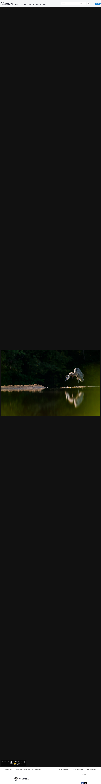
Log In (92, 3)
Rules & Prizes (64, 770)
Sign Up (97, 3)
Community (31, 4)
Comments (92, 770)
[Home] (7, 3)
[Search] (85, 4)
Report (84, 774)
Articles (17, 4)
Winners (9, 770)
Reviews (23, 4)
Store (44, 4)
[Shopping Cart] (88, 3)
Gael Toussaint (23, 778)
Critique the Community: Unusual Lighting (28, 770)
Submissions (79, 770)
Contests (38, 4)
